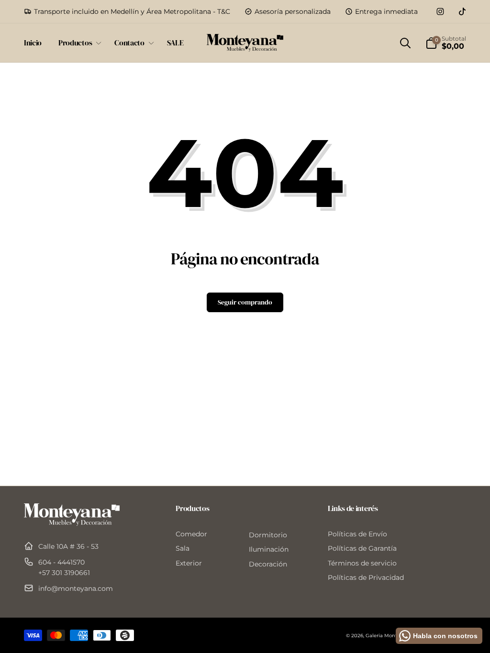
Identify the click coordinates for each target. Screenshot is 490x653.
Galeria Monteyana (389, 635)
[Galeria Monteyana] (72, 523)
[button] (78, 42)
